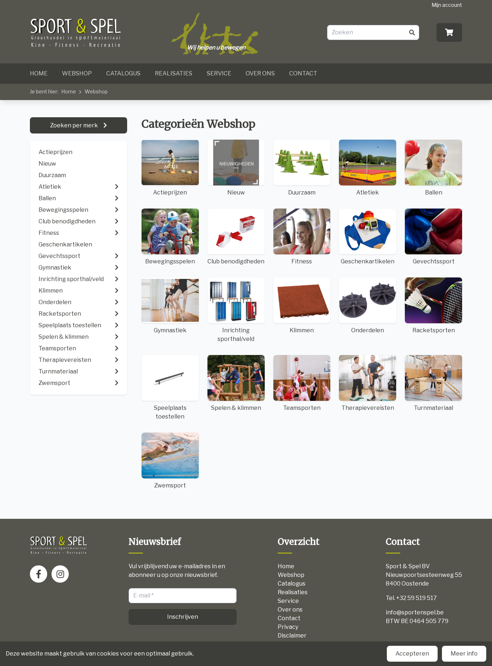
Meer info (464, 653)
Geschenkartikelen (367, 261)
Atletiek (367, 192)
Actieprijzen (55, 152)
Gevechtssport (434, 261)
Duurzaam (52, 175)
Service (219, 73)
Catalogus (123, 73)
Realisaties (173, 73)
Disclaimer (292, 635)
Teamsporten (302, 407)
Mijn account (446, 5)
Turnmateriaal (433, 407)
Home (39, 73)
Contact (303, 73)
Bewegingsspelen (170, 261)
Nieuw (47, 163)
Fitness (301, 261)
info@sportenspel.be (415, 612)
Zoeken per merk (74, 125)
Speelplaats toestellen (170, 412)
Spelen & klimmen (236, 407)
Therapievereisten (367, 407)
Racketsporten (433, 330)
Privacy (288, 626)
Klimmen (302, 330)
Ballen (433, 192)
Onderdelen (367, 330)
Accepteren (412, 653)
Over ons (260, 73)
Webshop (77, 73)
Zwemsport (170, 485)
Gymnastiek (170, 330)
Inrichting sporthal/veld (236, 334)
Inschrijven (182, 616)
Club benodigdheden (235, 261)
